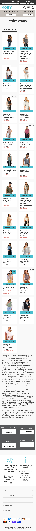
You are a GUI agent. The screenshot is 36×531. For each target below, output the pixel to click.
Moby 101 (6, 500)
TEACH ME (10, 14)
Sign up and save (9, 515)
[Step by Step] (27, 431)
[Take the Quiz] (27, 443)
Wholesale (7, 505)
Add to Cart (9, 48)
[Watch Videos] (9, 431)
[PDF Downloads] (9, 443)
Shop (5, 490)
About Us (6, 510)
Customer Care (9, 495)
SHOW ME (28, 14)
